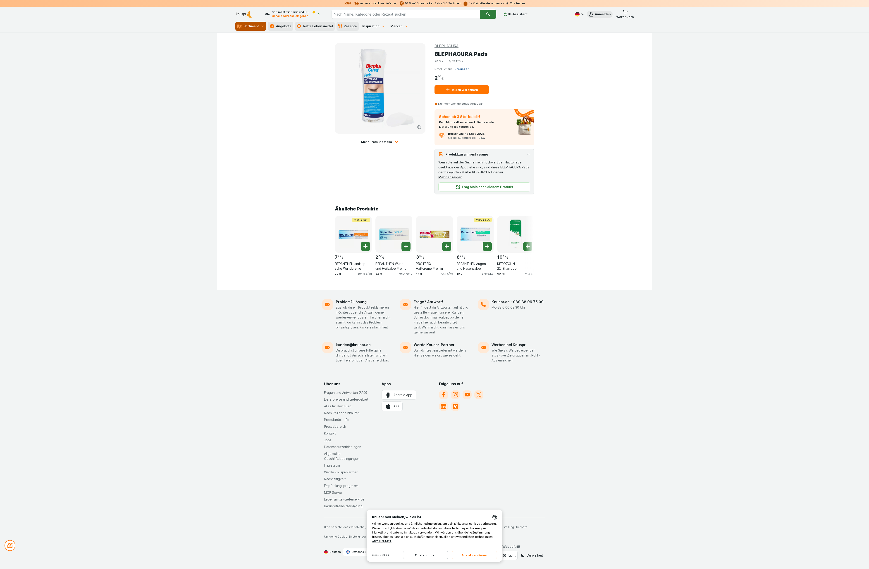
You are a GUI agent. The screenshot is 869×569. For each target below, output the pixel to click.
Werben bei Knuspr (509, 344)
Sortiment (251, 26)
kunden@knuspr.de (353, 344)
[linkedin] (443, 406)
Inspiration (371, 26)
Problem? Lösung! (352, 302)
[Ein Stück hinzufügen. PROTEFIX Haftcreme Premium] (446, 246)
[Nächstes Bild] (525, 232)
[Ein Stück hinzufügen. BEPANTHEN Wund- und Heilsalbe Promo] (406, 246)
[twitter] (478, 394)
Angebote (283, 26)
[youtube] (467, 394)
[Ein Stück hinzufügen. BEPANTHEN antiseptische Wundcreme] (365, 246)
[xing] (455, 406)
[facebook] (443, 394)
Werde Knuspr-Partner (434, 344)
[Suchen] (488, 14)
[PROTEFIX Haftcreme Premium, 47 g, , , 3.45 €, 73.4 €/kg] (434, 234)
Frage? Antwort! (428, 302)
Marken (396, 26)
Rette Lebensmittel (318, 26)
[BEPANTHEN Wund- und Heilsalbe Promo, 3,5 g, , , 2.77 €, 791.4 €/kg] (393, 234)
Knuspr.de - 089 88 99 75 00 (518, 302)
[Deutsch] (579, 14)
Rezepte (350, 26)
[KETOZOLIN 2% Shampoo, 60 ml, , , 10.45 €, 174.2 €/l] (515, 234)
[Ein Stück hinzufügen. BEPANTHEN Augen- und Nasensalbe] (487, 246)
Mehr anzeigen (450, 177)
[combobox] (406, 14)
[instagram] (455, 394)
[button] (600, 14)
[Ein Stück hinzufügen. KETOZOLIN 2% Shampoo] (527, 246)
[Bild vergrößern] (419, 127)
